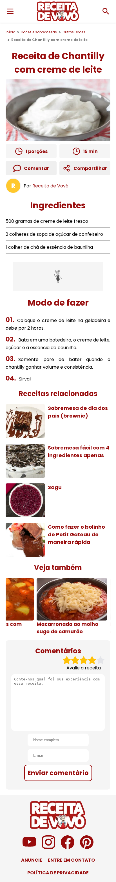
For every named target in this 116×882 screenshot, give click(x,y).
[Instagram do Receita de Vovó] (48, 847)
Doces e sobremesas (39, 32)
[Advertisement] (58, 276)
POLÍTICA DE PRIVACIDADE (58, 873)
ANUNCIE (31, 860)
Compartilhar (90, 168)
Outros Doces (74, 32)
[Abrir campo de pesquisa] (105, 11)
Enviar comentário (58, 772)
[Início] (58, 11)
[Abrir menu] (10, 11)
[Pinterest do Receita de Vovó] (86, 847)
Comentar (36, 168)
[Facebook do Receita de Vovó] (67, 847)
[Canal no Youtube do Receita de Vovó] (29, 847)
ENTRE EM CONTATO (71, 860)
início (10, 32)
